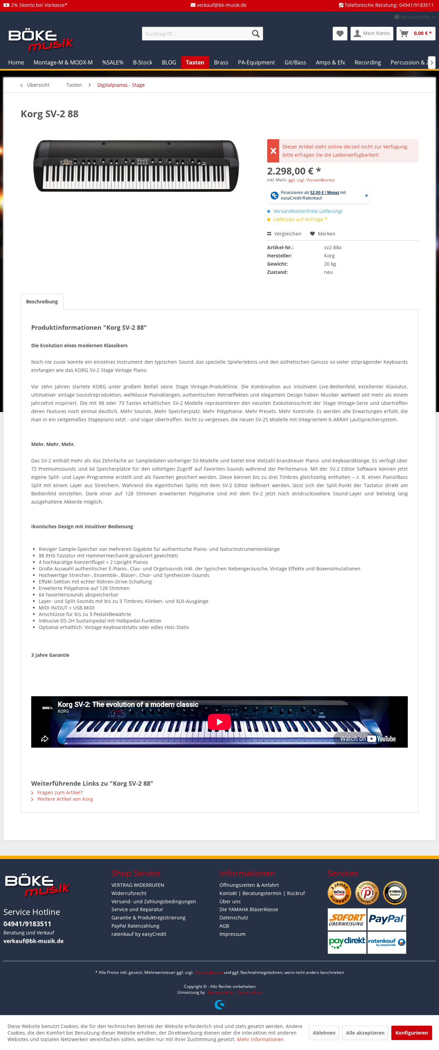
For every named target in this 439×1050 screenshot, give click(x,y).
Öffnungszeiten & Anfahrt (249, 885)
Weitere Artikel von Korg (64, 799)
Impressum (233, 934)
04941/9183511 (27, 923)
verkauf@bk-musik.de (33, 941)
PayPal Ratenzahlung (135, 925)
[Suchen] (256, 33)
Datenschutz (234, 917)
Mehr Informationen (260, 1039)
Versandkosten (208, 972)
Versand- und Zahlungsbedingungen (153, 901)
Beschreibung (42, 301)
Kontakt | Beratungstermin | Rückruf (262, 893)
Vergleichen (287, 233)
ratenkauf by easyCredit (138, 934)
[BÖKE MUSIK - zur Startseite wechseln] (41, 39)
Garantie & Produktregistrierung (148, 917)
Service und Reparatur (137, 909)
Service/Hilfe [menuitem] (415, 17)
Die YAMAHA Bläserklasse (249, 909)
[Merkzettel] (340, 33)
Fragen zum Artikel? (59, 792)
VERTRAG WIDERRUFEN (137, 885)
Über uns (230, 901)
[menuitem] (202, 33)
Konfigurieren (411, 1032)
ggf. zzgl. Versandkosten (311, 180)
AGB (224, 925)
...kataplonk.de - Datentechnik (234, 992)
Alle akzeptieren (365, 1032)
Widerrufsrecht (128, 893)
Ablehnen (324, 1032)
